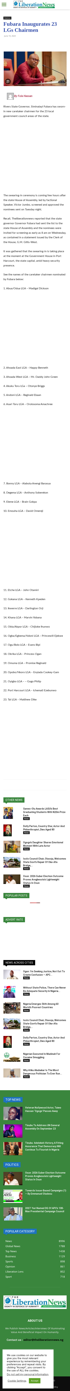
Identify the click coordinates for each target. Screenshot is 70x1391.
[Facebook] (30, 43)
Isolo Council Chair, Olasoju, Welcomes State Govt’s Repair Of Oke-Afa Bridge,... (44, 862)
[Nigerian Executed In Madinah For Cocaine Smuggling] (11, 1057)
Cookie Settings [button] (17, 1380)
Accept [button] (34, 1380)
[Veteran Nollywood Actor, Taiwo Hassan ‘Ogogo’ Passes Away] (12, 1113)
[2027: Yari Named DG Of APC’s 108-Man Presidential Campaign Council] (12, 1214)
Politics (7, 18)
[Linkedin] (45, 43)
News (26, 818)
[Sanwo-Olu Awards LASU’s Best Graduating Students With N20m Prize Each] (8, 813)
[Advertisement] (35, 158)
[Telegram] (14, 43)
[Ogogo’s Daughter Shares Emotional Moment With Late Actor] (11, 847)
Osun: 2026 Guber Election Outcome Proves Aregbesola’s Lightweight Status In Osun (43, 879)
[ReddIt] (38, 43)
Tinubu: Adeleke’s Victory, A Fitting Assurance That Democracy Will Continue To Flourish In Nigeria (44, 1146)
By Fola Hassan (23, 96)
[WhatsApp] (6, 43)
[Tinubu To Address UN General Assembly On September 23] (12, 1131)
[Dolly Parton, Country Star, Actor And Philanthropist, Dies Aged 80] (7, 830)
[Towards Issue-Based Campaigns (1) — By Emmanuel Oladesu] (12, 1196)
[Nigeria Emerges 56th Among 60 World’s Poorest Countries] (11, 1008)
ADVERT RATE (14, 919)
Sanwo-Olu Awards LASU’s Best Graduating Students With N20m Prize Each (44, 812)
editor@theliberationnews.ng (43, 1340)
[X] (22, 43)
